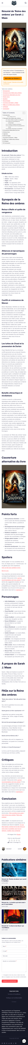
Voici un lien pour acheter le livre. (11, 567)
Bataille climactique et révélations (15, 128)
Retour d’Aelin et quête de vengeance (16, 119)
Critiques (5, 106)
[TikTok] (13, 1043)
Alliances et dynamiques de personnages (14, 122)
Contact (14, 1001)
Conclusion (6, 108)
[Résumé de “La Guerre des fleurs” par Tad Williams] (14, 916)
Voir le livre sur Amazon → (12, 78)
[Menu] (2, 3)
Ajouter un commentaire (9, 961)
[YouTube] (15, 1043)
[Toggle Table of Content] (23, 113)
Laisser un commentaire (9, 981)
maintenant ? (19, 590)
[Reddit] (9, 1043)
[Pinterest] (6, 1043)
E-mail (5, 951)
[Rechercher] (25, 3)
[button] (5, 571)
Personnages (6, 100)
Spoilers (5, 99)
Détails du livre (13, 116)
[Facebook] (2, 1043)
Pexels (18, 834)
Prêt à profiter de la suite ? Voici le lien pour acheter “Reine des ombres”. (13, 815)
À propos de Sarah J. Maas (10, 102)
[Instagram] (11, 1043)
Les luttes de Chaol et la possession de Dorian (16, 126)
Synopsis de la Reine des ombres (12, 93)
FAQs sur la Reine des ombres (11, 104)
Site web (5, 956)
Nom (4, 946)
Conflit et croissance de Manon (14, 124)
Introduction (6, 91)
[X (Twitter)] (4, 1043)
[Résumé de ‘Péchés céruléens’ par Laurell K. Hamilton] (14, 870)
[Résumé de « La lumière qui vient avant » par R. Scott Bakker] (14, 893)
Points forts (6, 97)
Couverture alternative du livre (11, 95)
